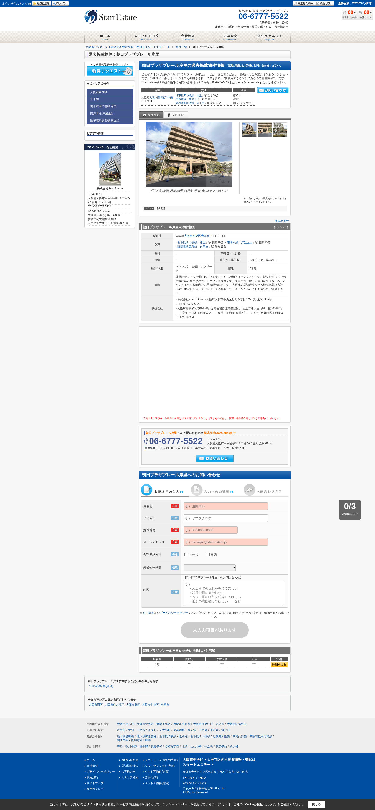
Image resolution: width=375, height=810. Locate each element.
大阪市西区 (96, 704)
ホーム (91, 760)
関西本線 (122, 740)
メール (194, 554)
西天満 (192, 730)
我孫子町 (156, 746)
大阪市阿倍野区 (237, 724)
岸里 (199, 95)
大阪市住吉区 (125, 724)
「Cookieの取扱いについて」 (260, 804)
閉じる (316, 804)
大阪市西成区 (157, 97)
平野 (120, 746)
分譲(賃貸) (151, 777)
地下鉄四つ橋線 (185, 95)
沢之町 (121, 730)
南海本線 (181, 99)
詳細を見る (279, 664)
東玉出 (200, 102)
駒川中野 (131, 746)
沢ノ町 (234, 746)
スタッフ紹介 (129, 777)
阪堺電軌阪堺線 (185, 102)
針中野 (144, 746)
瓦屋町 (152, 730)
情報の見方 (282, 221)
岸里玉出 (194, 99)
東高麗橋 (179, 730)
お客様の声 (128, 771)
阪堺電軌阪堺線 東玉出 (104, 120)
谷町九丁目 (172, 746)
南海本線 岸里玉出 (102, 113)
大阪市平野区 (181, 724)
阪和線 (183, 736)
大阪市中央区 (150, 704)
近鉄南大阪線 (221, 736)
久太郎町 (165, 730)
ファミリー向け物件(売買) (161, 760)
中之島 (203, 730)
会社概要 (92, 765)
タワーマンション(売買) (160, 765)
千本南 (169, 97)
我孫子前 (221, 746)
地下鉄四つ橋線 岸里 (103, 106)
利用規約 (148, 612)
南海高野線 (240, 736)
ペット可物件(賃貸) (157, 783)
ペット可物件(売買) (157, 771)
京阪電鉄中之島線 (261, 736)
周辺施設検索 (129, 765)
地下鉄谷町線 (125, 736)
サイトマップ (95, 783)
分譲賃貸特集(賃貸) (101, 686)
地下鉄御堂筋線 (146, 736)
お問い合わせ (129, 760)
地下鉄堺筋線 (167, 736)
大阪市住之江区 (114, 704)
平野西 (214, 730)
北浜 (185, 746)
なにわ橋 (196, 746)
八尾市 (165, 704)
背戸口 (225, 730)
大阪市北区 (133, 704)
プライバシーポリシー (174, 612)
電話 (213, 554)
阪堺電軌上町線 (141, 740)
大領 (131, 730)
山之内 (141, 730)
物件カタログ (95, 788)
